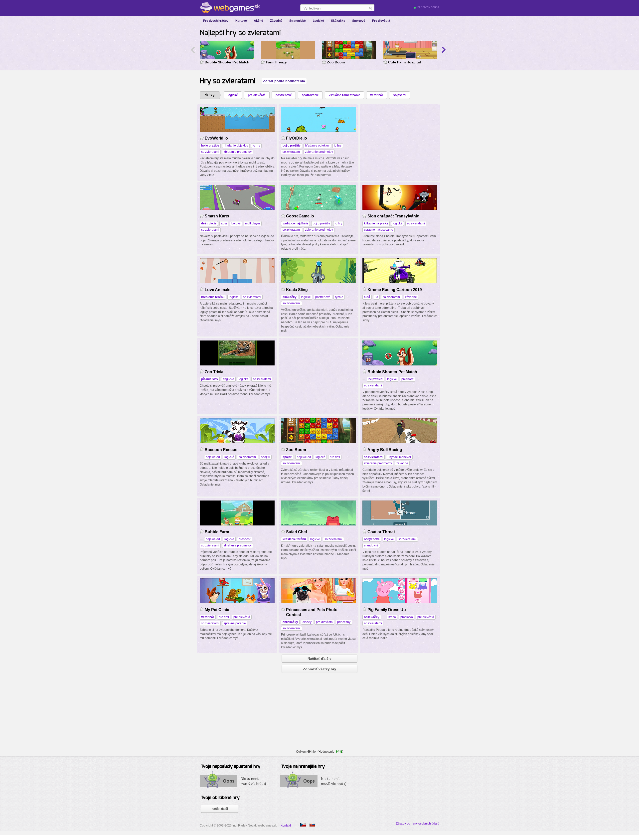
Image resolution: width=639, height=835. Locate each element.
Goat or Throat (381, 532)
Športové (358, 20)
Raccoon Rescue (221, 450)
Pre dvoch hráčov (215, 20)
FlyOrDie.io (296, 138)
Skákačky (338, 20)
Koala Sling (297, 290)
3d (376, 297)
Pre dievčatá (381, 20)
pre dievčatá (257, 95)
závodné (411, 297)
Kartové (241, 20)
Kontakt (286, 825)
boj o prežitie (321, 223)
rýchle (339, 297)
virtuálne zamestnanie (344, 95)
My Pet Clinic (217, 610)
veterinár (376, 95)
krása (392, 617)
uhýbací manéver (399, 457)
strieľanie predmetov (238, 545)
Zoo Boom (336, 62)
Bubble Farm (217, 532)
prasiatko (406, 617)
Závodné (276, 20)
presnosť (407, 379)
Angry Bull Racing (384, 450)
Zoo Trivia (214, 372)
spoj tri (265, 457)
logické (233, 95)
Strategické (297, 20)
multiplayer (252, 223)
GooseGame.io (300, 216)
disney (307, 622)
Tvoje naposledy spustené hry (230, 766)
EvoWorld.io (216, 138)
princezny (343, 622)
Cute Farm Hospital (404, 62)
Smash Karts (217, 216)
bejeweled (375, 379)
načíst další (220, 809)
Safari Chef (296, 532)
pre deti (335, 457)
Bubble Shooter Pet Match (227, 62)
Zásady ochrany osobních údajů (417, 823)
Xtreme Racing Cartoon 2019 (394, 290)
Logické (318, 20)
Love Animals (217, 290)
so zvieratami (210, 152)
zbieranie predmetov (238, 152)
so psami (399, 95)
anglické (228, 379)
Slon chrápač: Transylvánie (393, 216)
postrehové (284, 95)
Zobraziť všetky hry (319, 669)
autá (224, 223)
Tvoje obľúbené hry (220, 798)
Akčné (258, 20)
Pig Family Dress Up (386, 610)
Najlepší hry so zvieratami (240, 32)
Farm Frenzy (276, 62)
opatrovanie (310, 95)
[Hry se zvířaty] (303, 825)
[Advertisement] (399, 138)
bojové (236, 223)
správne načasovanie (378, 229)
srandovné (371, 545)
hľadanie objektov (236, 145)
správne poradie (235, 623)
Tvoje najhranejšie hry (303, 766)
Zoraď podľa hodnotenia (284, 81)
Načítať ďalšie (319, 659)
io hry (256, 145)
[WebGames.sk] (230, 7)
